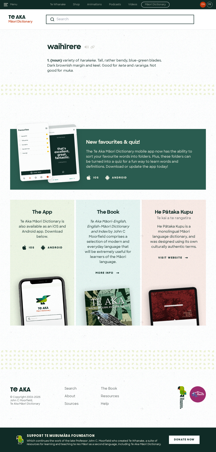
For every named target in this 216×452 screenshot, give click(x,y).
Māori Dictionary (155, 4)
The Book (109, 388)
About (70, 396)
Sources (71, 404)
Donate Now (184, 440)
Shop (76, 4)
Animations (94, 4)
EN (203, 4)
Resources (110, 396)
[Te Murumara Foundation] (182, 398)
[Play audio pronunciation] (86, 47)
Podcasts (115, 4)
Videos (132, 4)
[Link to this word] (92, 47)
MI (209, 4)
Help (105, 404)
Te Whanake (58, 4)
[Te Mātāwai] (198, 398)
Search (71, 388)
